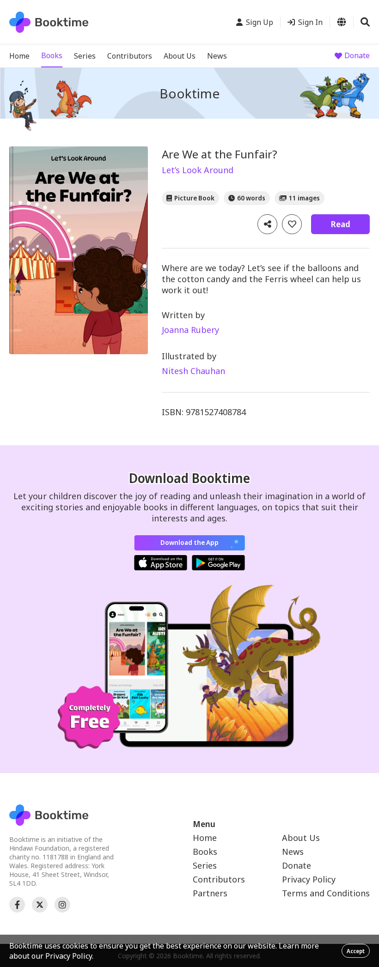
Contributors (129, 56)
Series (85, 56)
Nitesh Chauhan (193, 370)
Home (19, 56)
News (217, 56)
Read (340, 224)
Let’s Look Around (197, 169)
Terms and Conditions (326, 893)
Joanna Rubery (190, 329)
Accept (356, 951)
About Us (180, 56)
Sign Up (259, 22)
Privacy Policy (309, 879)
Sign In (310, 22)
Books (51, 55)
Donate (357, 55)
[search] (365, 22)
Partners (210, 893)
